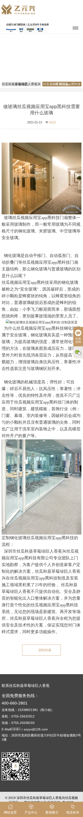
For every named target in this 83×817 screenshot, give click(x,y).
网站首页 (42, 56)
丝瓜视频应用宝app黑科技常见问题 (43, 63)
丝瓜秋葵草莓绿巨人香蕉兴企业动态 (21, 84)
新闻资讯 (60, 56)
